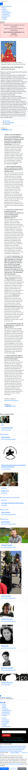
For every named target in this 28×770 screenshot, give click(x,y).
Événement (7, 121)
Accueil (4, 704)
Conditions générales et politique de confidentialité (14, 740)
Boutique (4, 17)
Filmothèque (5, 11)
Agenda (4, 9)
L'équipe (4, 724)
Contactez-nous (6, 726)
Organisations (6, 14)
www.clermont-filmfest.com (11, 400)
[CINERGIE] (5, 6)
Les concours (5, 719)
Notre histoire (5, 721)
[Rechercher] (1, 4)
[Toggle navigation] (1, 22)
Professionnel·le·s (6, 12)
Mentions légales (14, 752)
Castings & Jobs (6, 16)
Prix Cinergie (5, 723)
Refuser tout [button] (13, 768)
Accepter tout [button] (4, 768)
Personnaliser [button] (22, 768)
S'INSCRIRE (6, 735)
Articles (4, 7)
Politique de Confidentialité (15, 764)
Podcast (4, 19)
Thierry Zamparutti (9, 122)
